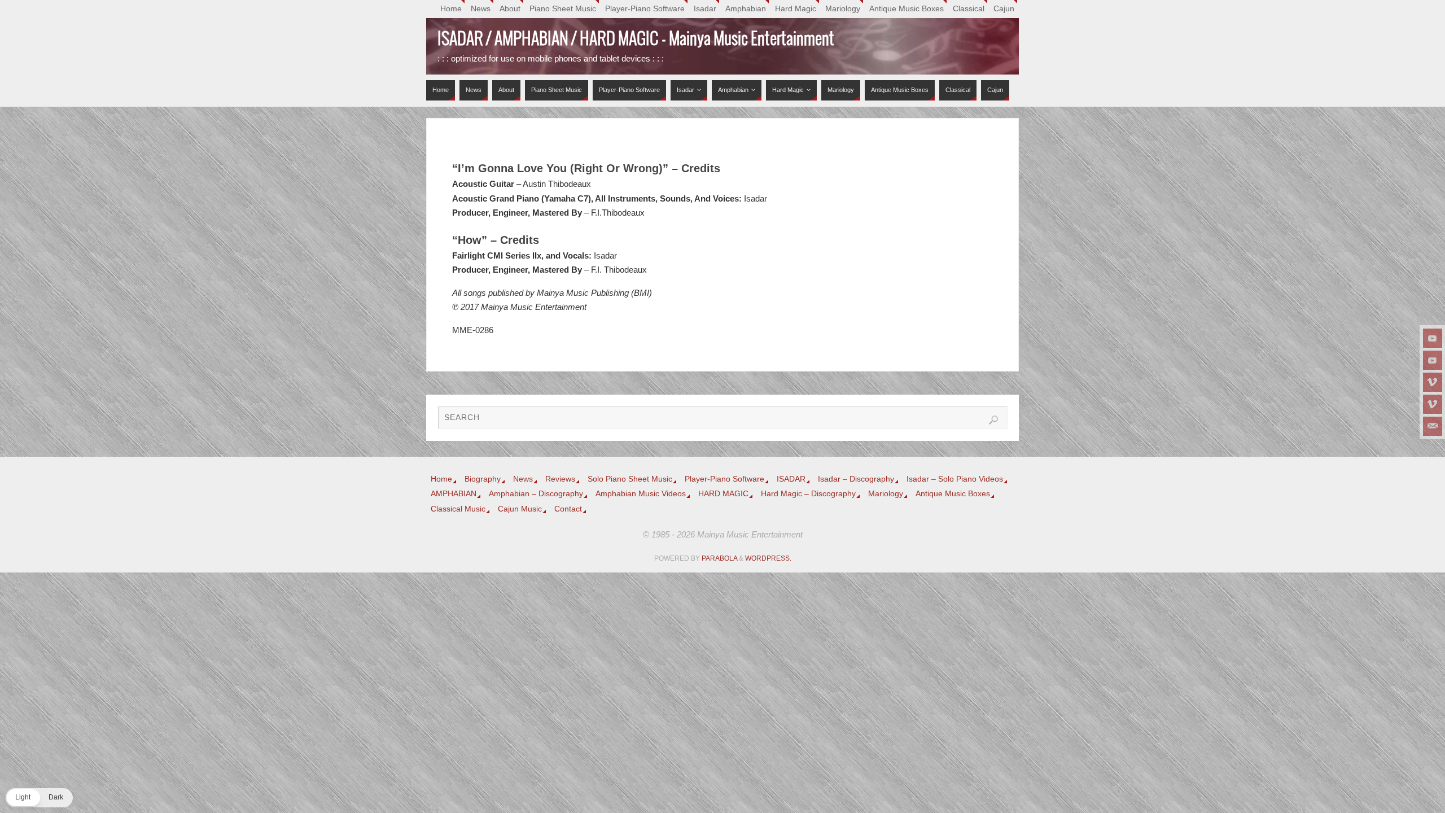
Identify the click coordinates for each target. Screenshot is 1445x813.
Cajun (1003, 9)
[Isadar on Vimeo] (1432, 382)
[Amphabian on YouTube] (1432, 360)
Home (451, 9)
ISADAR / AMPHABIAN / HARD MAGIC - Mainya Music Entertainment (635, 39)
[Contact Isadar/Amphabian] (1432, 426)
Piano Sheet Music (562, 9)
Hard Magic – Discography (808, 493)
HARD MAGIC (723, 493)
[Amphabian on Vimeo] (1432, 404)
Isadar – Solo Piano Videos (955, 479)
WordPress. (768, 558)
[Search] (993, 420)
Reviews (560, 479)
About (510, 9)
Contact (568, 509)
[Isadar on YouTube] (1432, 338)
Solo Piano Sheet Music (630, 479)
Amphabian (745, 9)
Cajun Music (520, 509)
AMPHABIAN (453, 493)
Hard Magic (795, 9)
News (481, 9)
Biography (483, 479)
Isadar (705, 9)
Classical (968, 9)
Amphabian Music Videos (640, 493)
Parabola (719, 558)
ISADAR (791, 479)
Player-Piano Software (645, 9)
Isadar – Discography (856, 479)
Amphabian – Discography (536, 493)
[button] (39, 797)
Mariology (842, 9)
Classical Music (458, 509)
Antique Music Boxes (906, 9)
